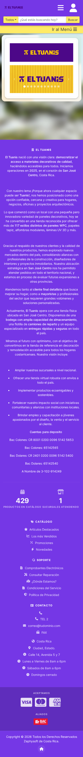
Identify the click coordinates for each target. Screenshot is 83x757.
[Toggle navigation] (73, 8)
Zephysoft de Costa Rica (41, 741)
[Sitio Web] (41, 749)
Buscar (73, 20)
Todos (9, 20)
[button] (14, 79)
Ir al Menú (62, 29)
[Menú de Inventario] (60, 8)
